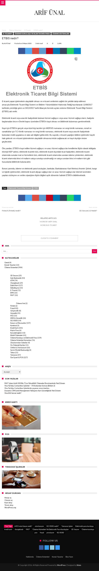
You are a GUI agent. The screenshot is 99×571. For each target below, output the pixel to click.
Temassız (13, 355)
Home (4, 30)
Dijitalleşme (14, 288)
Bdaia (79, 565)
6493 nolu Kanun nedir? (23, 526)
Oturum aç (9, 500)
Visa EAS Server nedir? (13, 393)
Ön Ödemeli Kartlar (17, 345)
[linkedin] (56, 51)
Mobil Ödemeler (16, 335)
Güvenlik (13, 313)
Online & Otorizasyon (18, 348)
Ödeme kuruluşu (88, 529)
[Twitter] (46, 547)
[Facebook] (41, 547)
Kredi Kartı (14, 328)
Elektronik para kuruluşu (84, 526)
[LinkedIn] (52, 547)
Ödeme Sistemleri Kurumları (20, 340)
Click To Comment (49, 238)
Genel (7, 262)
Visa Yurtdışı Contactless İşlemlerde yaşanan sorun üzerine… (27, 388)
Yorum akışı (9, 505)
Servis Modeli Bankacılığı (19, 350)
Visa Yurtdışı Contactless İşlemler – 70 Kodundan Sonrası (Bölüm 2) (30, 386)
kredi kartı (8, 529)
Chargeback (14, 283)
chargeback (19, 529)
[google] (35, 51)
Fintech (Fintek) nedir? (11, 209)
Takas (12, 352)
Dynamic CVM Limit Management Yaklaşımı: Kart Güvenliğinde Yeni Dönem (33, 391)
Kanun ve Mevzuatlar (18, 323)
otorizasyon (39, 526)
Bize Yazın (69, 557)
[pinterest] (49, 51)
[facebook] (21, 51)
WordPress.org (10, 507)
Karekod (13, 325)
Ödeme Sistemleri (15, 30)
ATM (12, 280)
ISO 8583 (14, 321)
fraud (42, 533)
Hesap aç (8, 498)
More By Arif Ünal (48, 222)
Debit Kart (14, 285)
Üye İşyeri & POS (16, 357)
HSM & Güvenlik (16, 318)
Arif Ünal (7, 43)
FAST (12, 295)
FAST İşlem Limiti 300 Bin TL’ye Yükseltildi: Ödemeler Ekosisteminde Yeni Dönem (35, 383)
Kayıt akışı (8, 503)
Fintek (12, 306)
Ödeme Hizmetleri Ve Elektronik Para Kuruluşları (50, 529)
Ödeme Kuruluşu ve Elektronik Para (32, 34)
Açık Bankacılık (15, 278)
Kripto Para (14, 330)
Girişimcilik (14, 311)
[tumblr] (63, 51)
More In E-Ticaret (48, 225)
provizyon (50, 533)
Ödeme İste (20, 303)
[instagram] (57, 547)
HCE (12, 316)
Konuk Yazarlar (10, 265)
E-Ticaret (27, 30)
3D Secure (14, 276)
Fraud (12, 308)
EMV (12, 293)
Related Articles (48, 218)
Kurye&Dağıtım (16, 333)
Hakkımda (30, 557)
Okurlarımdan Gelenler (18, 343)
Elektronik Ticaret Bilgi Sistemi (20, 188)
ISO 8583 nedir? (52, 526)
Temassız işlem (67, 526)
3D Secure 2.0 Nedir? (88, 209)
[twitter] (28, 51)
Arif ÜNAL (49, 12)
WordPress (61, 565)
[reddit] (42, 51)
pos (36, 533)
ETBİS (35, 188)
